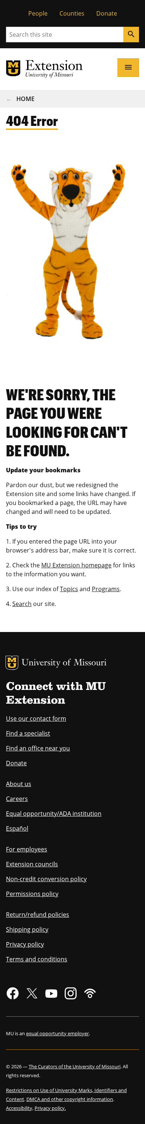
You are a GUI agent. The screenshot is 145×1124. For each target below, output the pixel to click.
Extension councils (32, 864)
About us (18, 784)
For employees (26, 849)
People (38, 13)
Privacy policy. (50, 1108)
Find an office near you (38, 748)
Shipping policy (27, 929)
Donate (106, 13)
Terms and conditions (36, 959)
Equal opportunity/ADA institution (54, 813)
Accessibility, (19, 1108)
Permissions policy (32, 894)
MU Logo (12, 663)
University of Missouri (64, 663)
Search (22, 604)
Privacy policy (25, 944)
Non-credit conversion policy (46, 879)
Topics (69, 589)
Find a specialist (28, 733)
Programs (106, 589)
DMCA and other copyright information (69, 1099)
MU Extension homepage (76, 565)
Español (17, 828)
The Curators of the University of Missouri (74, 1066)
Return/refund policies (37, 914)
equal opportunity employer (57, 1033)
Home (25, 99)
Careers (17, 799)
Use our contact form (36, 718)
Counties (71, 13)
